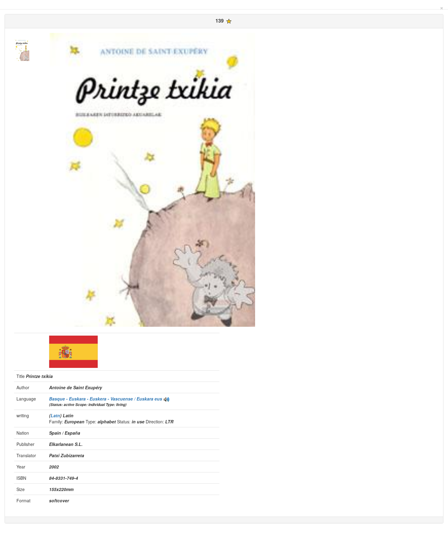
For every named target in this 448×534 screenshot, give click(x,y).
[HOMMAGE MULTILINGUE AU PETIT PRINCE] (166, 399)
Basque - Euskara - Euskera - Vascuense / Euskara (102, 399)
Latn (55, 415)
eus (158, 399)
